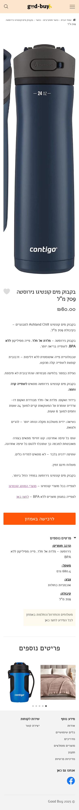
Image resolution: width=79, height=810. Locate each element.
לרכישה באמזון (39, 519)
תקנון (71, 752)
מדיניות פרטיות (65, 759)
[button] (46, 706)
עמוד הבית (66, 20)
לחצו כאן (22, 496)
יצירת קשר (33, 725)
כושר (38, 20)
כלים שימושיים (65, 732)
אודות (71, 725)
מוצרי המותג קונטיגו (22, 486)
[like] (6, 291)
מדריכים (69, 739)
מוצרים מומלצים (64, 745)
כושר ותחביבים (50, 20)
